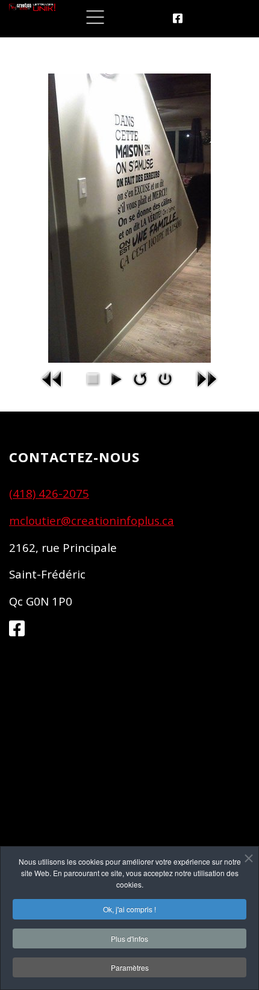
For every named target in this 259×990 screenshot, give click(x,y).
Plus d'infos (129, 938)
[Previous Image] (52, 378)
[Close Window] (165, 378)
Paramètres (130, 967)
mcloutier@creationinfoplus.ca (91, 520)
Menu (95, 17)
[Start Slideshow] (115, 378)
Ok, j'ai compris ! (129, 909)
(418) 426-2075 (49, 493)
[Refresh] (140, 378)
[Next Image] (206, 378)
